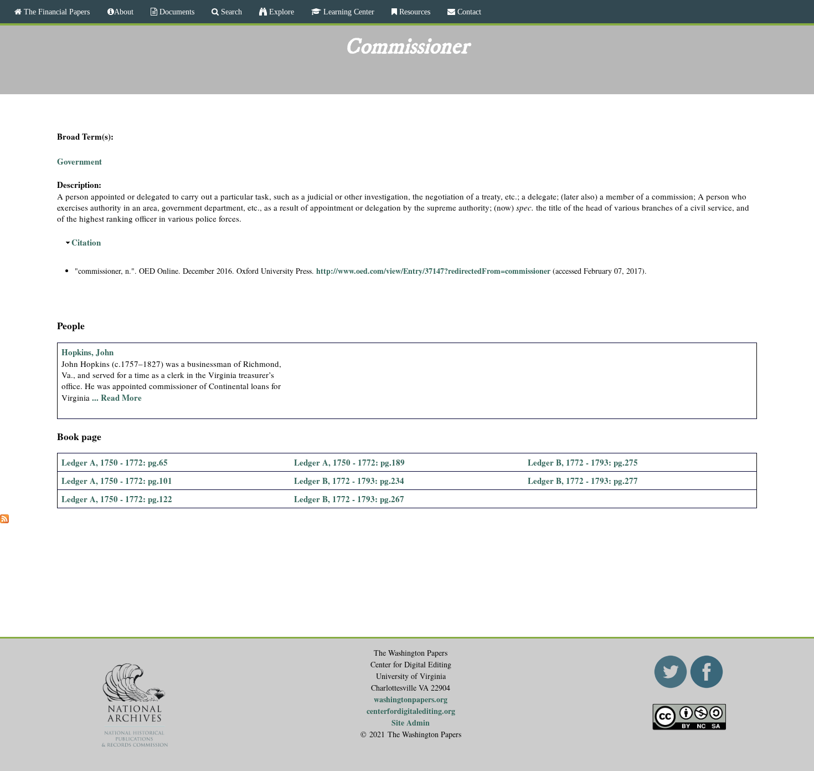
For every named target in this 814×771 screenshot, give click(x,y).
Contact (468, 12)
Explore (280, 12)
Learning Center (347, 12)
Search (230, 12)
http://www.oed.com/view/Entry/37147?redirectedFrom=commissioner (433, 271)
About (123, 12)
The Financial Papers (56, 12)
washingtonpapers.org (410, 699)
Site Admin (410, 722)
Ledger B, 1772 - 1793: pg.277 (583, 480)
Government (79, 161)
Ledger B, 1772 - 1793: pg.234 (349, 480)
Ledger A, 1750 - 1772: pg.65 (114, 462)
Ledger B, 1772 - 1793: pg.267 (349, 499)
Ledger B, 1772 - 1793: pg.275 (583, 462)
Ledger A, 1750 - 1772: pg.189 (349, 462)
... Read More (117, 397)
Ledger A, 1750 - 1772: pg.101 (116, 480)
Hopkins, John (87, 352)
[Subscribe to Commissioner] (4, 520)
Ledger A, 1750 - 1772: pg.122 (116, 499)
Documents (175, 12)
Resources (413, 12)
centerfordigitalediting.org (411, 711)
